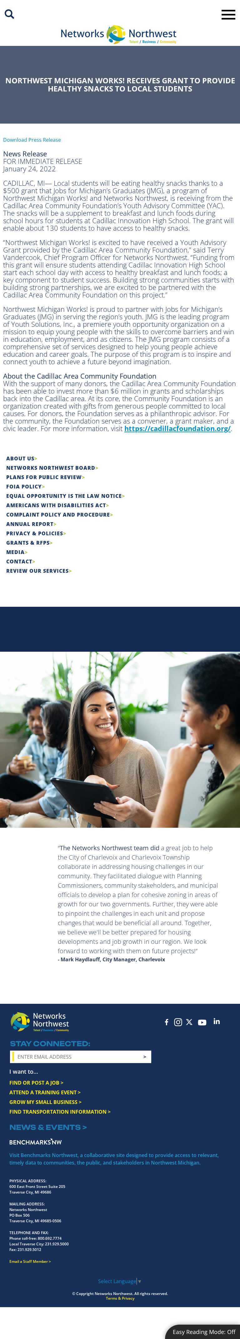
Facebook (166, 1022)
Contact (19, 561)
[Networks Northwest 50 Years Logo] (119, 34)
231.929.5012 (29, 1249)
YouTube (202, 1022)
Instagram (178, 1022)
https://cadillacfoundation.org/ (177, 428)
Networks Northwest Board (50, 467)
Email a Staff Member (28, 1261)
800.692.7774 (50, 1238)
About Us (20, 458)
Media (15, 552)
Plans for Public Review (44, 477)
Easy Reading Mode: (204, 1332)
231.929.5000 (57, 1244)
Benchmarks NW (35, 1141)
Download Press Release (32, 139)
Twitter (189, 1022)
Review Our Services (37, 570)
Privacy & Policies (34, 533)
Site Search (9, 14)
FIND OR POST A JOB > (36, 1082)
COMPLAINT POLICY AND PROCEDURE (58, 514)
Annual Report (29, 524)
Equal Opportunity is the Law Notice (64, 496)
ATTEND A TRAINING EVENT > (45, 1092)
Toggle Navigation (228, 15)
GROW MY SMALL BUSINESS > (45, 1102)
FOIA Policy (24, 486)
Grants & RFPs (28, 542)
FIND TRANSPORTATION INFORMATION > (60, 1111)
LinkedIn (217, 1021)
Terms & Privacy (120, 1298)
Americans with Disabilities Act (56, 505)
